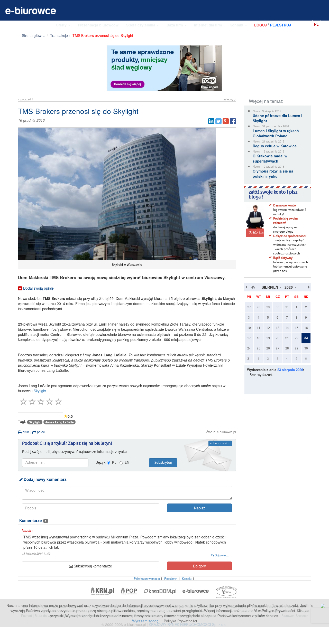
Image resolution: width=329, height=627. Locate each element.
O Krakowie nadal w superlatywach (270, 158)
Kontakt (237, 24)
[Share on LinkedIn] (211, 121)
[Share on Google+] (226, 121)
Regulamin (170, 578)
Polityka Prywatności (180, 620)
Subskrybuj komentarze (92, 565)
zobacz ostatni (220, 443)
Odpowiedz (221, 555)
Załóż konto (256, 233)
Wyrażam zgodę (145, 620)
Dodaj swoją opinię (38, 288)
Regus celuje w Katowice (275, 145)
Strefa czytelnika (141, 24)
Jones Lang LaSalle (59, 422)
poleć (40, 432)
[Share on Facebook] (233, 121)
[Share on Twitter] (218, 121)
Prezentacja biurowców (98, 24)
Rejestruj (280, 24)
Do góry (199, 565)
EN (325, 23)
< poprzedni (25, 99)
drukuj (26, 432)
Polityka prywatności (147, 578)
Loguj (260, 24)
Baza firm (175, 24)
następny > (229, 99)
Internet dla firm (208, 24)
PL (316, 24)
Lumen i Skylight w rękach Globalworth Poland (276, 133)
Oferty (62, 24)
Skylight (40, 390)
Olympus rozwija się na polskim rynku (273, 173)
